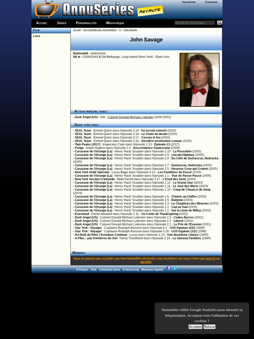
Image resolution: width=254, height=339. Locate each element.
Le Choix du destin (154, 134)
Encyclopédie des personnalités (100, 30)
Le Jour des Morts (185, 186)
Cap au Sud (179, 207)
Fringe (79, 148)
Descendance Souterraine (151, 148)
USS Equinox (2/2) (182, 228)
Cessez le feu (150, 137)
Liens (36, 35)
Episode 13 (162, 144)
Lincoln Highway (182, 155)
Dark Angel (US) (86, 117)
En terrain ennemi (153, 130)
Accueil (41, 23)
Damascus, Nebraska (186, 165)
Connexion (211, 1)
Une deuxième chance (183, 235)
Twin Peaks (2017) (87, 144)
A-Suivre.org (131, 269)
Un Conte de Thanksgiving (159, 214)
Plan (93, 269)
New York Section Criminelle (95, 179)
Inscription (189, 1)
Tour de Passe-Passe (186, 175)
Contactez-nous (109, 269)
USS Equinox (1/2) (184, 231)
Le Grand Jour (183, 182)
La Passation (182, 151)
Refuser (209, 327)
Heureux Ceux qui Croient (189, 168)
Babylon (177, 200)
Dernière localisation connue (161, 141)
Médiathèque (115, 23)
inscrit (210, 258)
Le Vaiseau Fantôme (187, 238)
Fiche (35, 30)
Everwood (82, 214)
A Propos (82, 269)
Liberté (179, 221)
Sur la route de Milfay (186, 210)
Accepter (195, 327)
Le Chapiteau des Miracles (190, 203)
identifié (146, 262)
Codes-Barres (184, 217)
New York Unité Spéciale (92, 172)
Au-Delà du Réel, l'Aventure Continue (101, 235)
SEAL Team (83, 130)
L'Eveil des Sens (174, 179)
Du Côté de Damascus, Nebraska (195, 158)
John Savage (130, 30)
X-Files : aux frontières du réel (96, 238)
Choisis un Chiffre (184, 196)
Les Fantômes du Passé (175, 172)
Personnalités (86, 23)
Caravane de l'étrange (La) (93, 151)
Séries (61, 23)
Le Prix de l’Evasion (187, 224)
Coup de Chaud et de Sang (191, 189)
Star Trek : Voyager (88, 228)
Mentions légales (152, 269)
